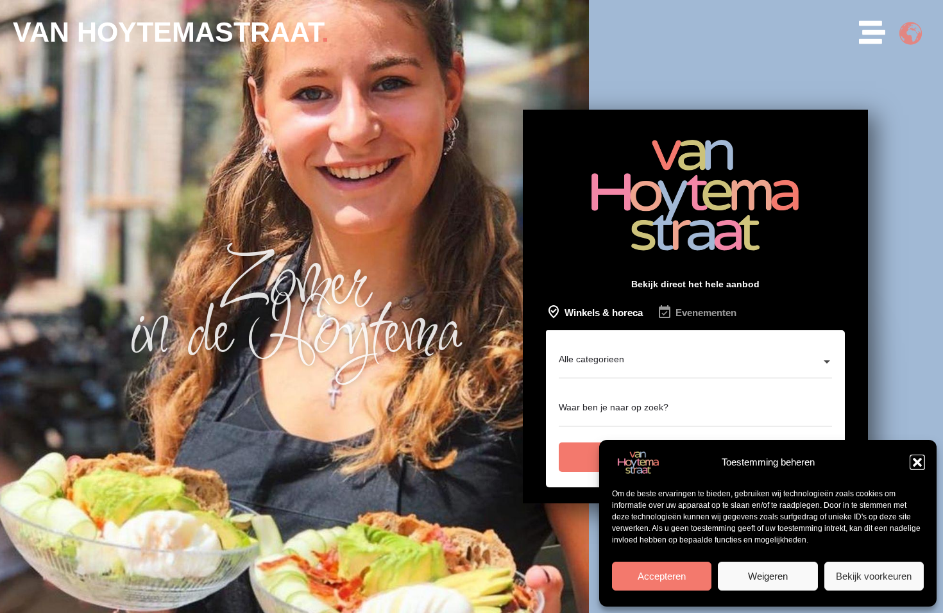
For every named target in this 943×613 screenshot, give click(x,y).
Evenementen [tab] (705, 312)
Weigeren (768, 576)
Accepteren (662, 576)
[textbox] (695, 363)
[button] (917, 462)
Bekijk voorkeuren (874, 576)
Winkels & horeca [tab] (604, 312)
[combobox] (695, 363)
